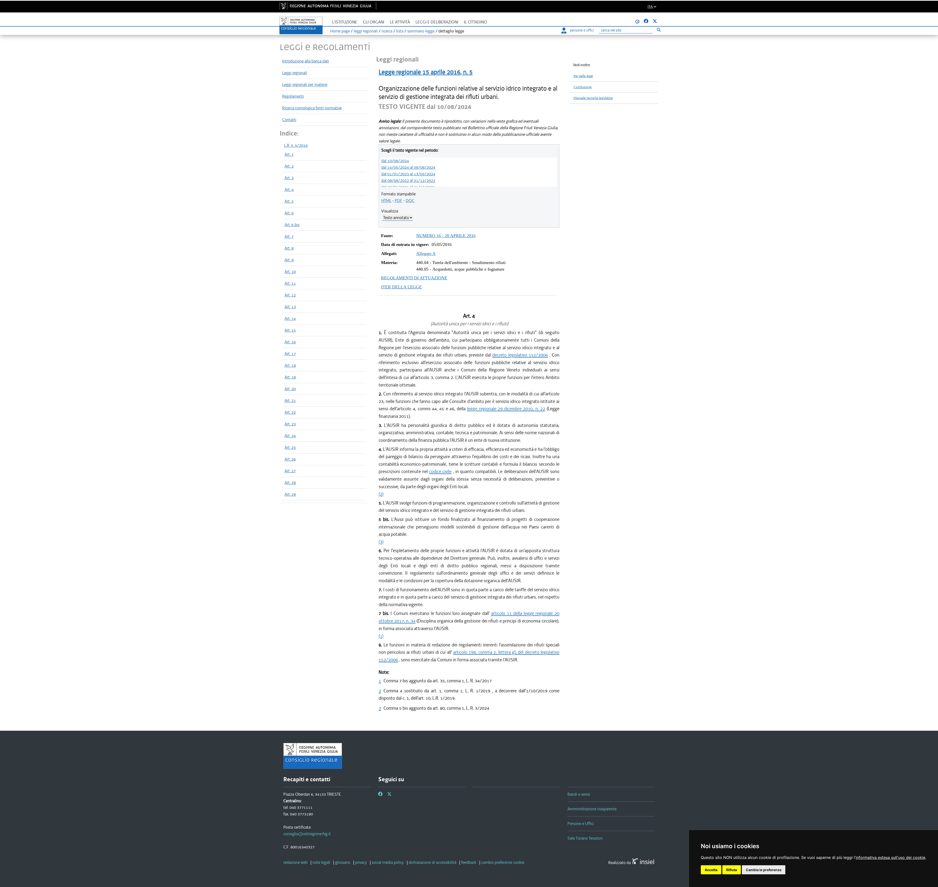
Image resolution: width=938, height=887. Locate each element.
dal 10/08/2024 (395, 160)
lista (399, 31)
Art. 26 (290, 459)
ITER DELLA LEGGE (401, 287)
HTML (386, 200)
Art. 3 (289, 177)
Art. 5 (289, 201)
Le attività (400, 22)
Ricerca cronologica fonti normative (312, 108)
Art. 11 (290, 283)
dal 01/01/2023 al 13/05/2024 (408, 174)
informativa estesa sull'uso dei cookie (890, 857)
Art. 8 (289, 248)
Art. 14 (290, 318)
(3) (381, 542)
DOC (410, 200)
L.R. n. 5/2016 (296, 145)
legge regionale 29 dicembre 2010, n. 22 (506, 409)
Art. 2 (289, 166)
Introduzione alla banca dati (305, 61)
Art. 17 (290, 353)
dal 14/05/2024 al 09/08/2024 (408, 167)
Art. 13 (290, 306)
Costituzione (583, 87)
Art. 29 (290, 494)
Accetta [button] (711, 870)
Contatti (289, 119)
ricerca (387, 31)
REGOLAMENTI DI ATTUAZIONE (414, 277)
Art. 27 (290, 471)
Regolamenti (293, 96)
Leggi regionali (294, 72)
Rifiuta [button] (731, 870)
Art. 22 (290, 412)
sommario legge (421, 31)
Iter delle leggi (583, 76)
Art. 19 (290, 377)
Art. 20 (290, 388)
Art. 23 (290, 424)
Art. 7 (289, 236)
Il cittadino (475, 22)
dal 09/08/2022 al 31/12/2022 (408, 180)
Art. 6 (289, 213)
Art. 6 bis (292, 224)
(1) (381, 636)
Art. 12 (290, 295)
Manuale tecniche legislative (593, 98)
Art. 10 (290, 271)
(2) (381, 494)
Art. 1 (289, 154)
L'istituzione (344, 22)
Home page (340, 31)
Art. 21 (290, 400)
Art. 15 (290, 330)
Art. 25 (290, 447)
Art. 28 (290, 482)
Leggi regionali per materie (304, 84)
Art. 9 (289, 260)
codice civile (440, 471)
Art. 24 (290, 435)
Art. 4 (289, 189)
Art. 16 (290, 342)
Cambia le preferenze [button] (763, 870)
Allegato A (426, 253)
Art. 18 (290, 365)
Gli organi (373, 22)
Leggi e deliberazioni (437, 22)
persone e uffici (582, 30)
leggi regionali (366, 31)
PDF (398, 200)
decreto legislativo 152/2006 (520, 355)
